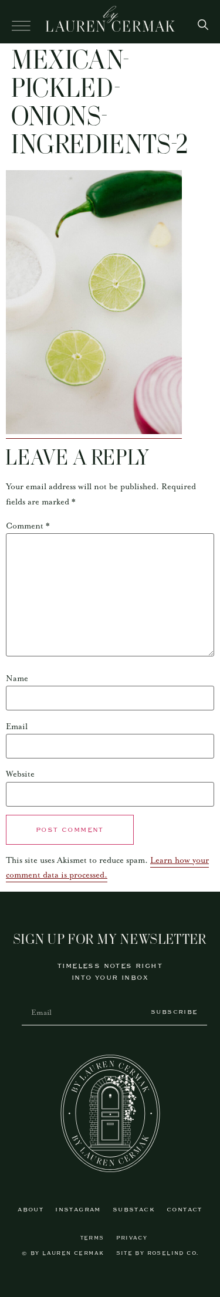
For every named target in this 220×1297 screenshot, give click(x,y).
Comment (28, 526)
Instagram (78, 1210)
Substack (134, 1210)
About (30, 1210)
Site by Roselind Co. (157, 1253)
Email (17, 727)
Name (17, 678)
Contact (184, 1210)
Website (20, 774)
